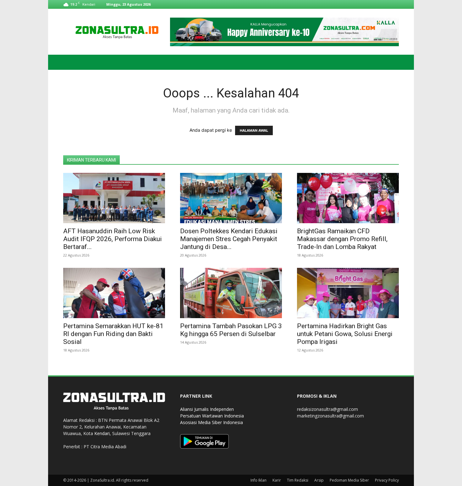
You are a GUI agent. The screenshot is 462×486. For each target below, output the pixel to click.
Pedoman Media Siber (349, 480)
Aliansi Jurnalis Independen (207, 409)
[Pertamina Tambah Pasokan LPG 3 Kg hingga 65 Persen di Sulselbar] (231, 293)
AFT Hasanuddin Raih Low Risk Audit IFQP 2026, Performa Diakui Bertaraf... (112, 239)
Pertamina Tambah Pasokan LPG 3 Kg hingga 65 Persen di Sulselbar (231, 330)
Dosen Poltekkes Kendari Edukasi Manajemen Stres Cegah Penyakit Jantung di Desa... (229, 239)
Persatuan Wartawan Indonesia (212, 416)
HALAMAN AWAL (254, 130)
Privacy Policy (387, 480)
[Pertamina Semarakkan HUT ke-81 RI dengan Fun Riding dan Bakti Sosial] (114, 293)
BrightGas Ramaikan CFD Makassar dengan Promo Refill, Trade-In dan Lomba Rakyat (342, 239)
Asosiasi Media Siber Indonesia (211, 422)
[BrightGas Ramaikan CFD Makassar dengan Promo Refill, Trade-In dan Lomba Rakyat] (348, 198)
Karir (276, 480)
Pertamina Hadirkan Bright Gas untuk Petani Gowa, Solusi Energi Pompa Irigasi (345, 333)
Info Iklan (258, 480)
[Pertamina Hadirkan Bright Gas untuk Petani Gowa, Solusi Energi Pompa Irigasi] (348, 293)
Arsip (319, 480)
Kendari (102, 433)
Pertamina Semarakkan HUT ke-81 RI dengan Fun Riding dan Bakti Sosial (113, 333)
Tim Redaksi (297, 480)
